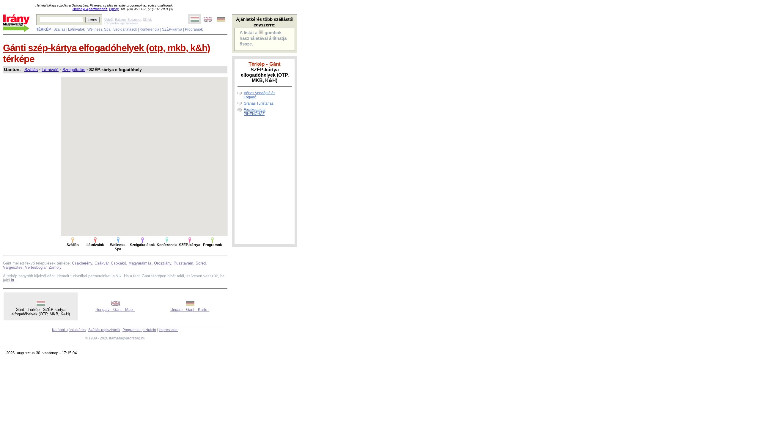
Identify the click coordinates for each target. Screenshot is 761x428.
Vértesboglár (35, 267)
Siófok (147, 19)
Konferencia (149, 29)
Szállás (59, 29)
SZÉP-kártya (172, 29)
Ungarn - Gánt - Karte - (190, 309)
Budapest (134, 19)
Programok (194, 29)
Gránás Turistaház (258, 103)
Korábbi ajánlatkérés (69, 330)
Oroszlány (162, 263)
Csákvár (102, 263)
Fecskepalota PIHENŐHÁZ (254, 112)
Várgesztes (13, 267)
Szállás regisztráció (104, 330)
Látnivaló (50, 69)
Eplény (114, 9)
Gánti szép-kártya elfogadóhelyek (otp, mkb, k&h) (106, 48)
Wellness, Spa (99, 29)
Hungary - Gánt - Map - (115, 309)
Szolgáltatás (73, 69)
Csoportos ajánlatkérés (121, 23)
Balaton (120, 19)
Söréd (201, 263)
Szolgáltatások (125, 29)
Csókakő (118, 263)
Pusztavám (183, 263)
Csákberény (82, 263)
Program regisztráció (139, 330)
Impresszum (168, 330)
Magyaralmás (140, 263)
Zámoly (55, 267)
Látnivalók (76, 29)
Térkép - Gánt (265, 64)
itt (12, 280)
